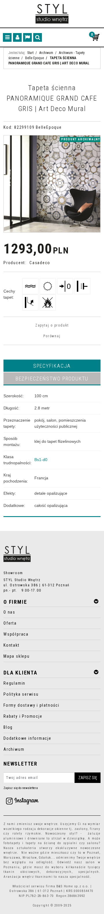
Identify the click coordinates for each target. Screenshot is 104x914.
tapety (31, 843)
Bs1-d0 (40, 459)
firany (95, 829)
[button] (52, 366)
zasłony (81, 829)
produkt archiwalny (80, 139)
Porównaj (51, 336)
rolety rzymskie (26, 833)
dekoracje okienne (53, 829)
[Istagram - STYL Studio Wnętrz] (22, 801)
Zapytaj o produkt (52, 325)
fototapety (12, 843)
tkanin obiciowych (21, 872)
